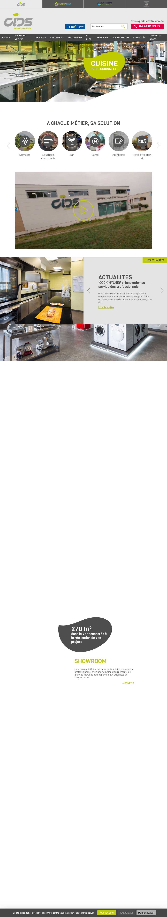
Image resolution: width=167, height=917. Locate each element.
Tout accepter (106, 912)
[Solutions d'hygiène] (63, 4)
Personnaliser (146, 912)
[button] (8, 145)
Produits (41, 37)
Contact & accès (155, 37)
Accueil (6, 37)
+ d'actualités (154, 260)
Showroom (102, 37)
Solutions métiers (20, 37)
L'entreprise (57, 37)
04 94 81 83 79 (149, 26)
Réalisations (75, 37)
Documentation (121, 37)
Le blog (88, 37)
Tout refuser (126, 912)
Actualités (139, 37)
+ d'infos (128, 683)
